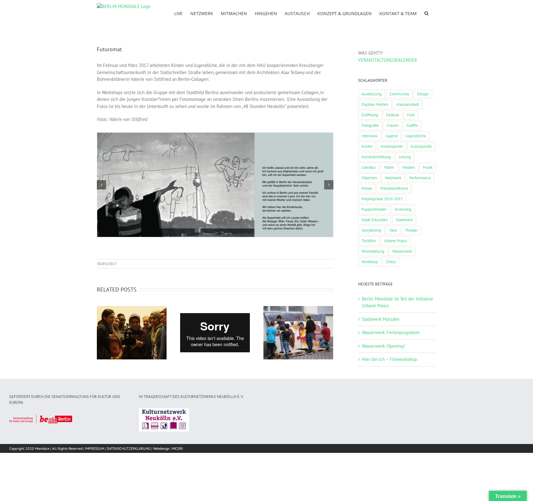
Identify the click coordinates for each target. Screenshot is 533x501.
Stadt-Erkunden (375, 219)
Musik (427, 167)
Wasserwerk (402, 251)
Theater (411, 230)
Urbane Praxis (395, 240)
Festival (392, 115)
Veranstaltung (373, 251)
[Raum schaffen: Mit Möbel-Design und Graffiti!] (298, 332)
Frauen (393, 125)
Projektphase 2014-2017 (382, 198)
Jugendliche (416, 136)
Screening (403, 209)
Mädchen (369, 177)
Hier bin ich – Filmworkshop (389, 359)
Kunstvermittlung (376, 156)
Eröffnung (370, 115)
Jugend (392, 136)
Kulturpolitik (421, 146)
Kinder (367, 146)
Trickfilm (369, 240)
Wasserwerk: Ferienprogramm (390, 332)
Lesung (405, 156)
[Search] (426, 13)
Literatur (369, 167)
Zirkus (391, 261)
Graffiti (412, 125)
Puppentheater (374, 209)
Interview (370, 136)
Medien (408, 167)
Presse (367, 188)
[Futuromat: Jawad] (215, 184)
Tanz (393, 230)
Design (423, 94)
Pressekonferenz (394, 188)
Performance (420, 177)
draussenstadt (407, 104)
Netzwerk (393, 177)
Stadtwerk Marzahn (380, 319)
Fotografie (370, 125)
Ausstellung (372, 94)
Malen (389, 167)
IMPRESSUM (94, 448)
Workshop (370, 261)
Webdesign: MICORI (168, 448)
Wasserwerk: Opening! (383, 346)
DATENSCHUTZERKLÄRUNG (128, 448)
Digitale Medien (375, 104)
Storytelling (371, 230)
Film (411, 115)
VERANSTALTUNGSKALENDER (387, 60)
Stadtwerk (404, 219)
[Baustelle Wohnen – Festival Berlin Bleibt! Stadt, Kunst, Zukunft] (132, 332)
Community (399, 94)
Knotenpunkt (392, 146)
